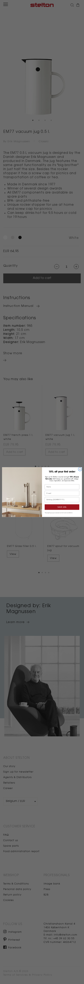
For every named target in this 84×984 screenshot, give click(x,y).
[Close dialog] (80, 469)
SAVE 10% (61, 507)
